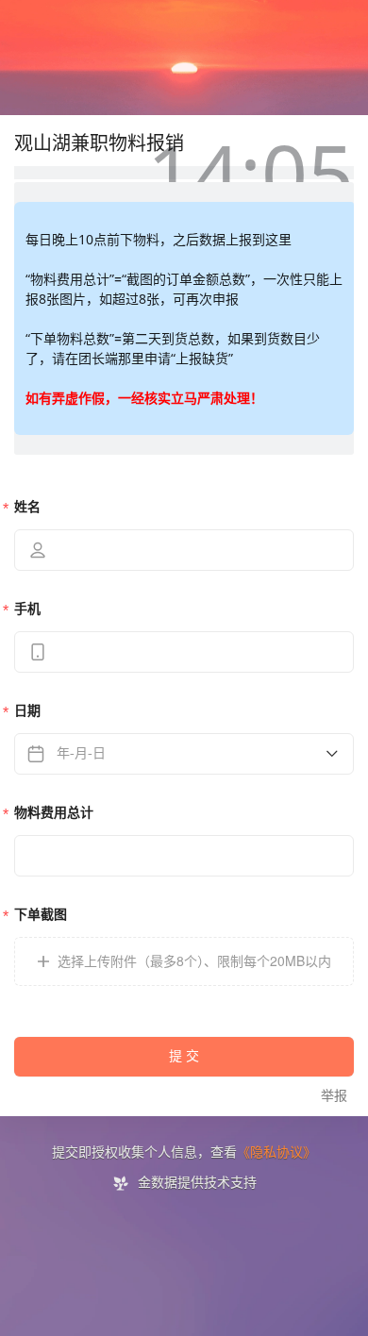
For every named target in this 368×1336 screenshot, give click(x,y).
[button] (184, 961)
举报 (334, 1096)
